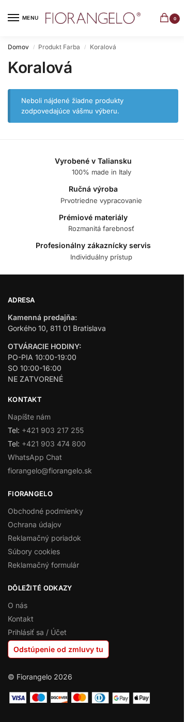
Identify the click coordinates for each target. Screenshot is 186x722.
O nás (17, 605)
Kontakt (21, 618)
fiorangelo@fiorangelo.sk (50, 470)
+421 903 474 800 (54, 443)
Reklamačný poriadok (44, 537)
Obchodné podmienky (45, 511)
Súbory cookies (34, 551)
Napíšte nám (29, 416)
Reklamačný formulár (43, 564)
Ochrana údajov (34, 524)
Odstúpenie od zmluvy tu (58, 649)
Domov (18, 47)
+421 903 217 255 (53, 430)
